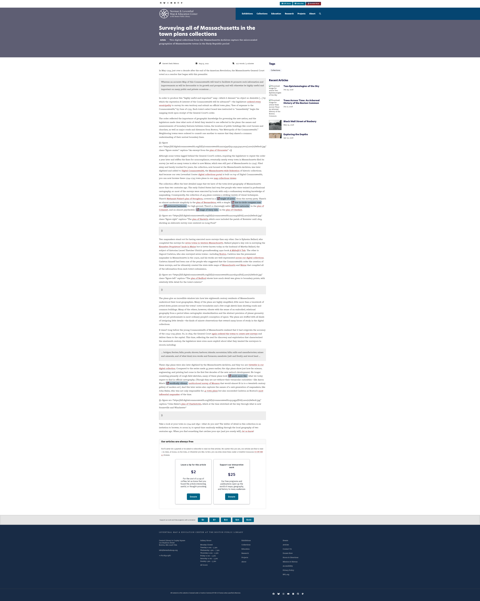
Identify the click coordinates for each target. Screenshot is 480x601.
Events (285, 540)
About (312, 13)
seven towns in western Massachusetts (204, 242)
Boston (222, 253)
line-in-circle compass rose (248, 202)
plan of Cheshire (234, 209)
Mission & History (290, 561)
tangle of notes (227, 198)
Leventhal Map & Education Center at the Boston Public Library (201, 532)
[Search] (320, 14)
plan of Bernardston (206, 202)
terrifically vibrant (178, 383)
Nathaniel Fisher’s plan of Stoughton (185, 198)
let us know (247, 431)
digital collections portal (210, 174)
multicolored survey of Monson (204, 383)
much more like (239, 375)
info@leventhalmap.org (168, 550)
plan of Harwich (200, 219)
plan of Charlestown (191, 403)
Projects (302, 13)
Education (276, 13)
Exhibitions (247, 13)
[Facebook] (160, 3)
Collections (262, 13)
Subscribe (300, 3)
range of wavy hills (209, 209)
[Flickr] (175, 3)
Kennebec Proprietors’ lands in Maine (177, 246)
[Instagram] (168, 3)
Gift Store (287, 3)
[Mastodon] (181, 3)
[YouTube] (171, 3)
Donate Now (314, 3)
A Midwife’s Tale (238, 250)
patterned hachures (176, 205)
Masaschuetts (229, 265)
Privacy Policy (288, 570)
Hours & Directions (290, 557)
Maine (243, 265)
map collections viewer (225, 178)
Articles (286, 544)
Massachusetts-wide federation (224, 170)
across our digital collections (250, 257)
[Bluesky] (164, 3)
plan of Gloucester (219, 150)
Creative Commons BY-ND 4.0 (209, 593)
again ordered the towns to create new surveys (235, 333)
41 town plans (211, 390)
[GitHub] (178, 3)
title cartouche (242, 205)
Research (289, 13)
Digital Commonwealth (193, 170)
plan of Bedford (198, 278)
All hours (204, 565)
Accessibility (288, 566)
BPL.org (286, 574)
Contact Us (287, 549)
